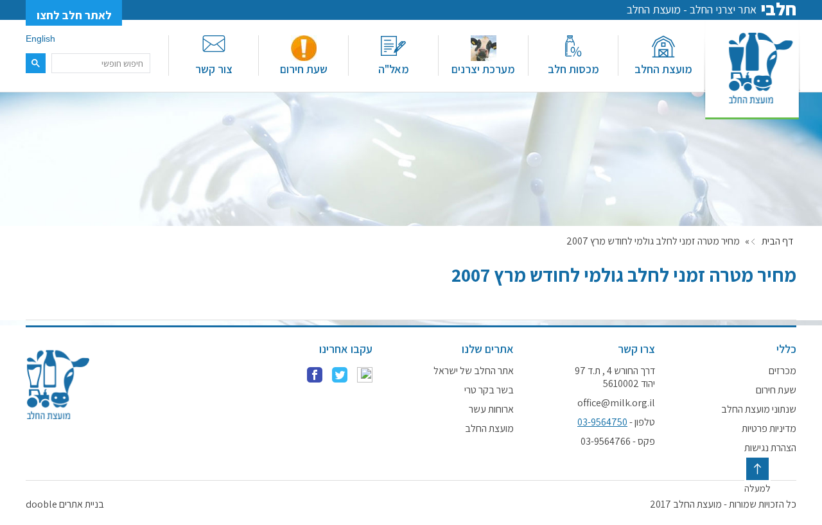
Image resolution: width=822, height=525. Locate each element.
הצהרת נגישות (770, 448)
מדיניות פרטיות (769, 428)
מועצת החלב (663, 69)
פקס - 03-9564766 (618, 441)
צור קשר (213, 69)
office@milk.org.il (616, 403)
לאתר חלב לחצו (74, 15)
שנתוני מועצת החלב (758, 409)
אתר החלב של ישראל (473, 371)
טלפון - (616, 422)
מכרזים (782, 371)
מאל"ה (393, 69)
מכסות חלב (573, 69)
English (40, 38)
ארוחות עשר (491, 409)
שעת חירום (304, 69)
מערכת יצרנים (483, 69)
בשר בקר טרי (489, 390)
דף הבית (777, 241)
